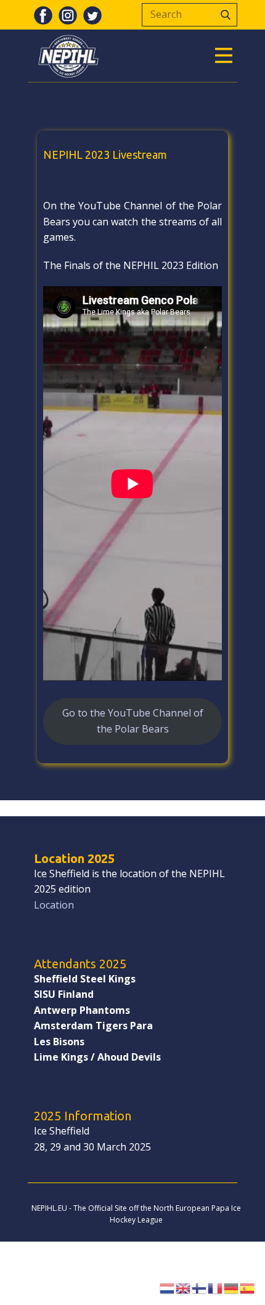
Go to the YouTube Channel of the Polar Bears (132, 721)
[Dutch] (168, 1287)
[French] (216, 1287)
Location (54, 905)
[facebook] (43, 15)
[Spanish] (248, 1287)
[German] (232, 1287)
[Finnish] (200, 1287)
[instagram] (68, 15)
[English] (184, 1287)
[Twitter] (92, 15)
